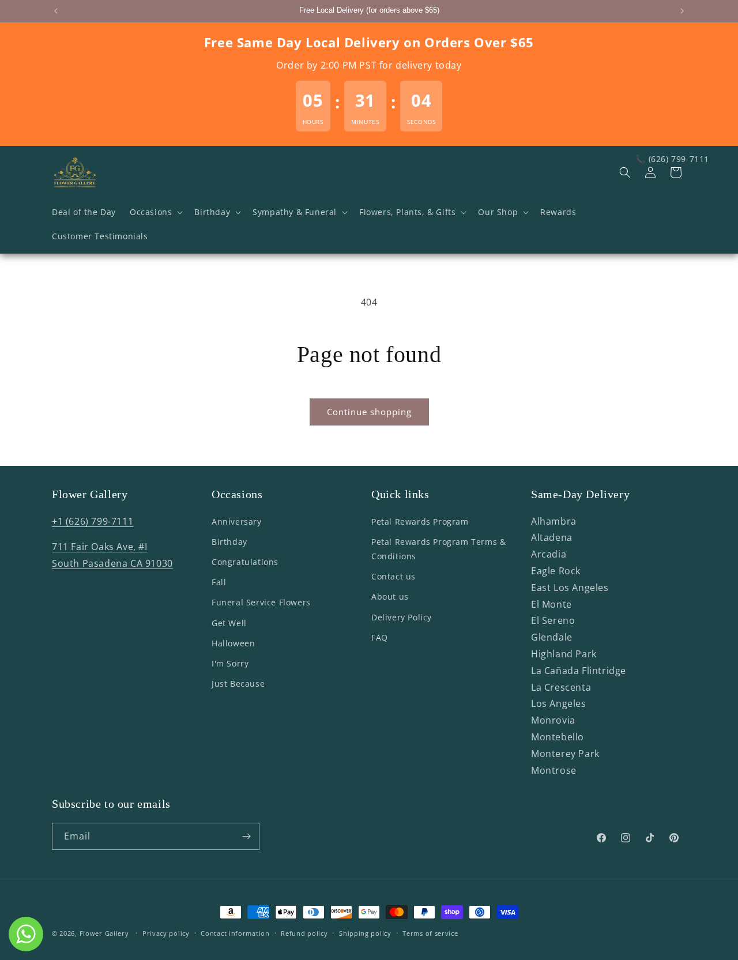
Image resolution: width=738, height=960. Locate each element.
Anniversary (237, 521)
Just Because (238, 683)
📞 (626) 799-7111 (672, 158)
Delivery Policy (401, 617)
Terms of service (430, 932)
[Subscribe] (246, 836)
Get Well (229, 623)
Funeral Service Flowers (261, 602)
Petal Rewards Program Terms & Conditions (438, 549)
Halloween (233, 643)
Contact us (393, 576)
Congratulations (245, 561)
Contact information (235, 932)
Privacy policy (166, 932)
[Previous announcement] (56, 11)
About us (390, 597)
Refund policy (304, 932)
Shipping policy (365, 932)
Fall (219, 582)
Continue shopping (369, 411)
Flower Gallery (104, 933)
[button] (155, 212)
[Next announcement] (682, 11)
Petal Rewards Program (420, 521)
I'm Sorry (230, 663)
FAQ (379, 637)
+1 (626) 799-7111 (92, 521)
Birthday (229, 541)
